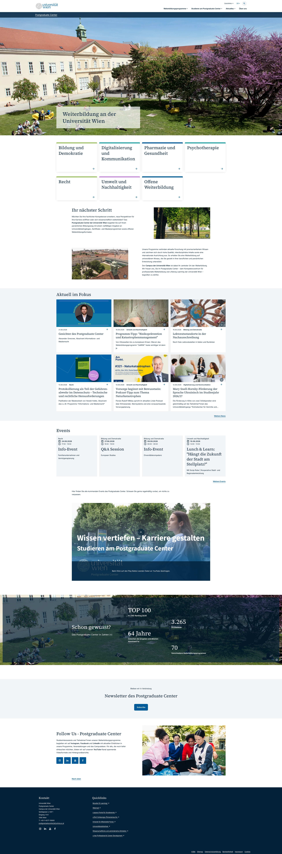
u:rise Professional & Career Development (108, 836)
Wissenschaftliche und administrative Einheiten (110, 831)
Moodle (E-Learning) (100, 803)
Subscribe (141, 707)
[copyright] (279, 133)
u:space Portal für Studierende (104, 812)
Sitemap (200, 852)
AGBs (193, 852)
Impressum (239, 852)
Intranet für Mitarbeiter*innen (103, 822)
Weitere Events (219, 481)
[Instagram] (40, 828)
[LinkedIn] (45, 828)
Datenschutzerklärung (213, 852)
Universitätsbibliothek (101, 826)
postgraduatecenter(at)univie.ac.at (51, 823)
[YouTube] (50, 828)
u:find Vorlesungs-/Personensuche (105, 817)
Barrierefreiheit (228, 852)
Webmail (96, 808)
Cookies (247, 852)
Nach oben (76, 779)
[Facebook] (55, 828)
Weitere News (220, 416)
